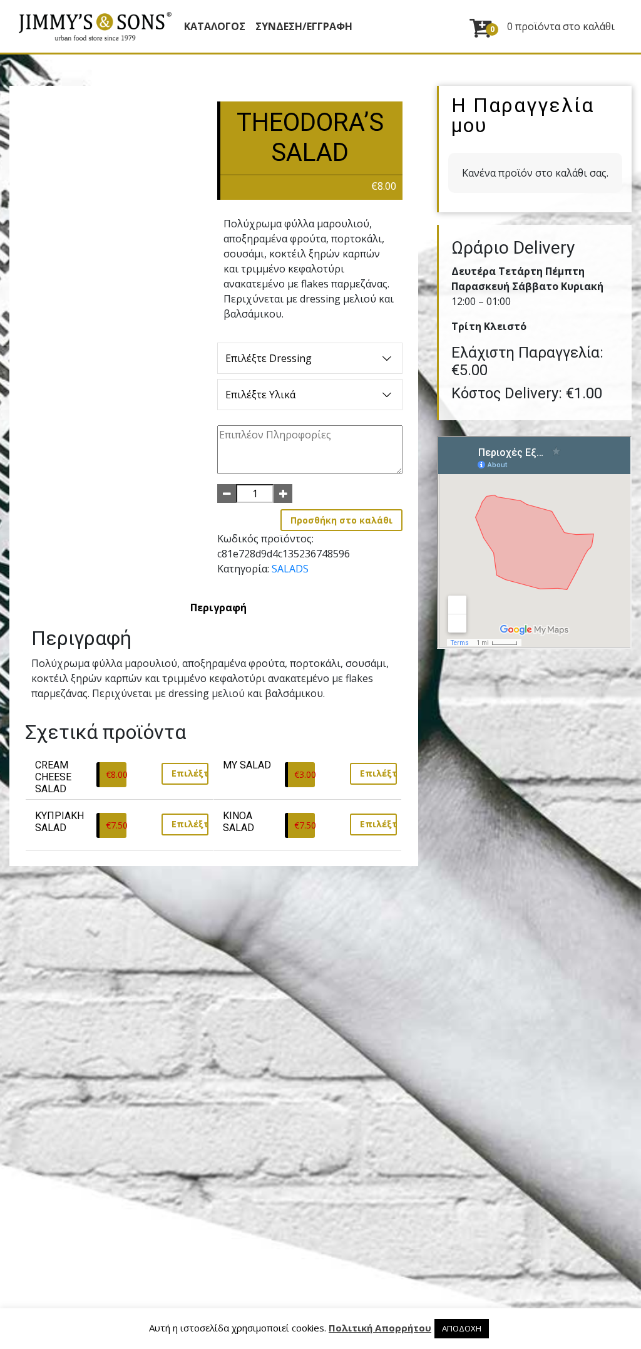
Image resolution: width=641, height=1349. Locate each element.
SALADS (290, 569)
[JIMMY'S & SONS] (94, 26)
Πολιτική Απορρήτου (380, 1327)
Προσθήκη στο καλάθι (341, 520)
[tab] (218, 607)
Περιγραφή (218, 607)
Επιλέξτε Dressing (268, 358)
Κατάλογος (214, 26)
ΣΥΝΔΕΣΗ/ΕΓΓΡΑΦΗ (303, 26)
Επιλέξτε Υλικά (260, 394)
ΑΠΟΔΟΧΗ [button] (461, 1328)
